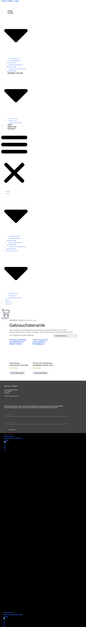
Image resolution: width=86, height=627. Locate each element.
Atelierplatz (13, 118)
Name (6, 412)
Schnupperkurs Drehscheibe (14, 61)
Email (6, 420)
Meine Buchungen (15, 297)
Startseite (13, 320)
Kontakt (12, 129)
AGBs (6, 440)
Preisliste (13, 120)
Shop (7, 300)
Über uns (8, 302)
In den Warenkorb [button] (17, 373)
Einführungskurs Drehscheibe (14, 66)
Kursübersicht (14, 58)
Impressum (9, 436)
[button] (14, 159)
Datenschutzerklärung (13, 438)
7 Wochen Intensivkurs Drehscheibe (16, 248)
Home (7, 191)
